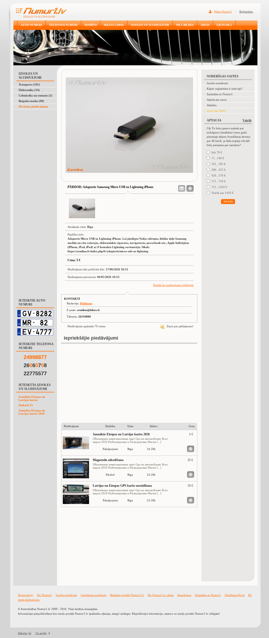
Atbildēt (228, 201)
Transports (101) (29, 84)
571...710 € (218, 181)
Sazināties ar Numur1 (220, 94)
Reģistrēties (246, 11)
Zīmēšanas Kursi (235, 595)
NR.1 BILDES (185, 24)
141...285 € (218, 163)
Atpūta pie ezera (216, 99)
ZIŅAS (205, 24)
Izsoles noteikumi (217, 83)
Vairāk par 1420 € (222, 192)
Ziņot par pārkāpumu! (180, 326)
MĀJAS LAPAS (114, 24)
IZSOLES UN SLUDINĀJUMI (150, 24)
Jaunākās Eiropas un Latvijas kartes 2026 (31, 412)
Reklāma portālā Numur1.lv (127, 595)
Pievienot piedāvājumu (33, 106)
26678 (35, 365)
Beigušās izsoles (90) (31, 101)
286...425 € (218, 169)
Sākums (22, 633)
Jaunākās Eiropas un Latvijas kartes (31, 398)
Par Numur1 (44, 595)
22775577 (35, 373)
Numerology (25, 595)
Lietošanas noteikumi (93, 595)
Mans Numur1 (223, 11)
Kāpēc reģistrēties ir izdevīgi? (224, 88)
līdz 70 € (216, 152)
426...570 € (218, 175)
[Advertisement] (34, 122)
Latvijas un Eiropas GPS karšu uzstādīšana (122, 485)
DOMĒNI (91, 24)
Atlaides (211, 105)
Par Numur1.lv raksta (161, 595)
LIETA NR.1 (224, 24)
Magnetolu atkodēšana (108, 460)
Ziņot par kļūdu (216, 110)
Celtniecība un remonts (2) (35, 95)
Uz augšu (41, 633)
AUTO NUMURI (31, 24)
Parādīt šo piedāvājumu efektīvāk (173, 285)
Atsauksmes (184, 595)
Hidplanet (86, 303)
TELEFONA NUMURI (63, 24)
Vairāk (247, 120)
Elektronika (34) (29, 90)
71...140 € (217, 158)
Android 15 (25, 405)
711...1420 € (219, 187)
